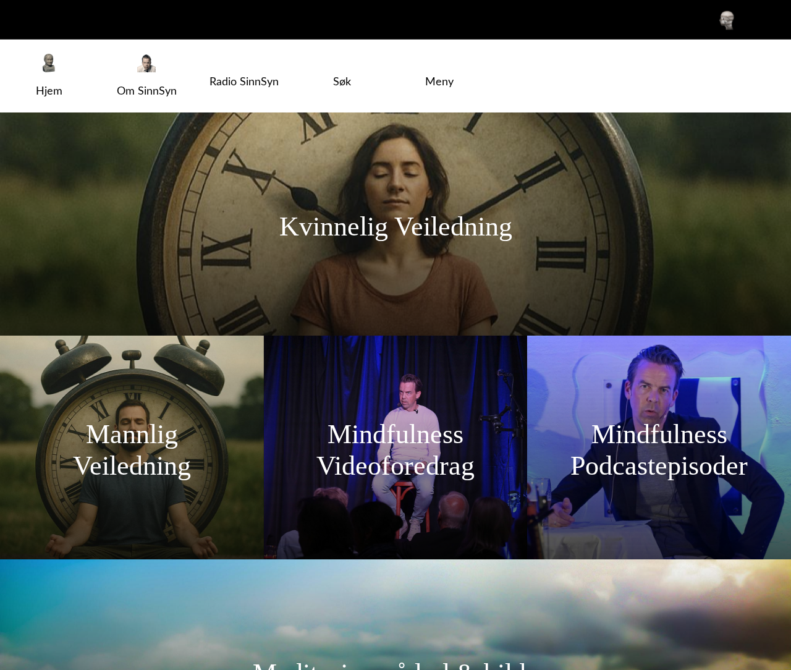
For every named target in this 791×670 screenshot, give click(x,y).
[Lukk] (19, 19)
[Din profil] (727, 20)
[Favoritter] (759, 20)
